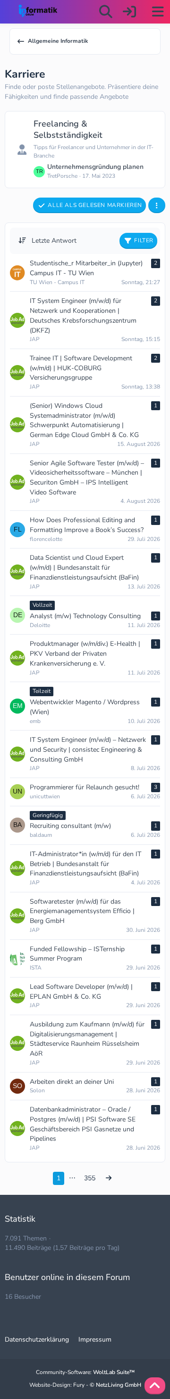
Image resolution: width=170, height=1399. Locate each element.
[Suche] (105, 11)
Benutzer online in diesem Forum (67, 1277)
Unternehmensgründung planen (95, 166)
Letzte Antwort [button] (54, 240)
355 (89, 1178)
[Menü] (157, 11)
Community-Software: (85, 1372)
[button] (156, 206)
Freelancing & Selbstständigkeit (68, 129)
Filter (143, 240)
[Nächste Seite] (108, 1178)
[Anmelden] (129, 12)
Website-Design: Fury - (85, 1385)
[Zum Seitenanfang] (154, 1385)
